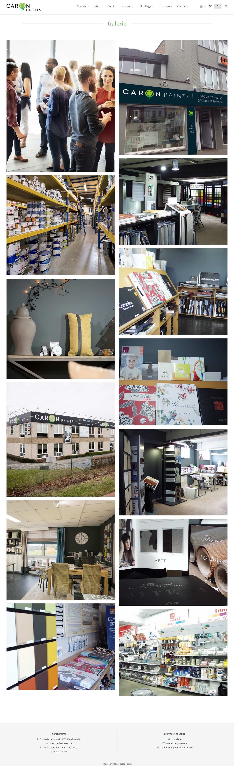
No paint (127, 6)
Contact (182, 6)
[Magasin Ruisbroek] (61, 425)
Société (82, 6)
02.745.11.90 (53, 747)
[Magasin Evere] (173, 83)
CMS (129, 763)
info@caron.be (64, 743)
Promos (165, 6)
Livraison (177, 739)
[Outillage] (173, 641)
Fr (218, 6)
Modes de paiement (176, 743)
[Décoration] (173, 280)
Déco (97, 6)
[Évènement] (61, 90)
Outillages (146, 6)
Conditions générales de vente (176, 747)
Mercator (120, 763)
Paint (111, 6)
